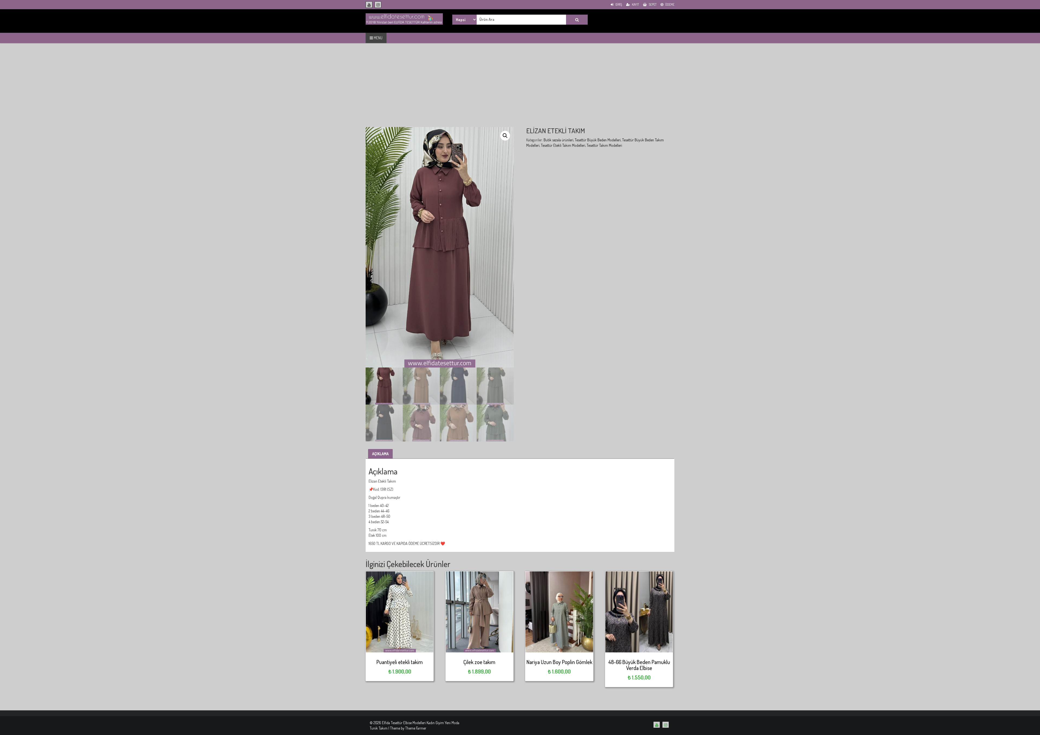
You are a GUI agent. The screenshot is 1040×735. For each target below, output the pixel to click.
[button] (505, 136)
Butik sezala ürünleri (558, 140)
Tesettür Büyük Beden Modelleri (598, 140)
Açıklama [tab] (380, 453)
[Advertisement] (520, 89)
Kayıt (635, 4)
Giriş (618, 4)
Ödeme (669, 4)
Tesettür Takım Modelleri (604, 145)
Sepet (652, 4)
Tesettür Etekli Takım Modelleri (563, 145)
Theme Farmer (415, 728)
